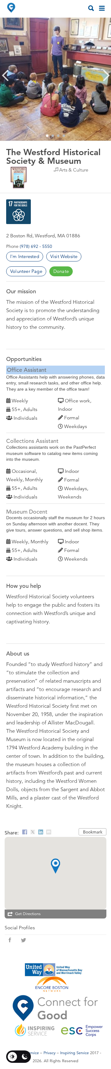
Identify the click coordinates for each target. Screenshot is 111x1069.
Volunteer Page (26, 271)
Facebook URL (10, 940)
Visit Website (64, 256)
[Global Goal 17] (18, 211)
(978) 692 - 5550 (36, 246)
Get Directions (28, 913)
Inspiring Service (74, 1052)
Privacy (49, 1052)
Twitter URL (23, 940)
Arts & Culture (73, 170)
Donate (61, 271)
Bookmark (92, 832)
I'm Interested (24, 256)
